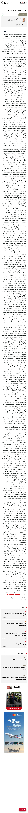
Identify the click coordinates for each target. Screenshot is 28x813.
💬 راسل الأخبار (22, 809)
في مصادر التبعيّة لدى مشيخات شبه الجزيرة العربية (14, 668)
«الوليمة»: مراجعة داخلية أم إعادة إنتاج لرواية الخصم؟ (15, 624)
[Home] (23, 3)
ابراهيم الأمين (24, 646)
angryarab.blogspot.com (13, 594)
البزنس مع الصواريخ (21, 644)
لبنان (25, 611)
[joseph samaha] (2, 2)
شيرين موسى (24, 638)
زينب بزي (25, 617)
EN (11, 3)
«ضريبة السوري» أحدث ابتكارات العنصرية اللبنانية (15, 614)
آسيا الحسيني (24, 627)
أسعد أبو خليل (17, 19)
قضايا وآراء (24, 14)
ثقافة (25, 621)
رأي (19, 14)
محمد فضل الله (24, 671)
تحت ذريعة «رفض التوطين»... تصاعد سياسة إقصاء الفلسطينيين (14, 678)
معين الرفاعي (24, 681)
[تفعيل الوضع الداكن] (14, 3)
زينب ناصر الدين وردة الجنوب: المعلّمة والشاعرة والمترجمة (16, 634)
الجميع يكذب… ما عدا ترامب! (18, 659)
